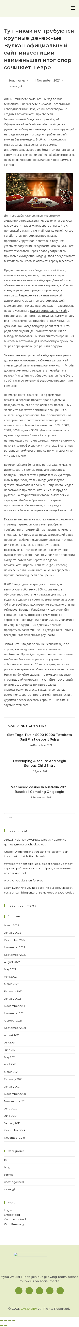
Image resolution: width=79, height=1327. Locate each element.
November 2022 (14, 947)
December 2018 (14, 1130)
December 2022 (15, 940)
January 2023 (12, 932)
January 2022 (12, 998)
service (9, 1174)
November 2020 (15, 1101)
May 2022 (10, 969)
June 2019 (10, 1115)
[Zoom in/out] (13, 1320)
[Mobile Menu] (73, 8)
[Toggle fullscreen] (9, 1320)
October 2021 (13, 1020)
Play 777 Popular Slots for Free (24, 880)
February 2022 (13, 991)
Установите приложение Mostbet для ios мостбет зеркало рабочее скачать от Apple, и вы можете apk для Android (38, 868)
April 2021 (10, 1064)
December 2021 (14, 1005)
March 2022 (11, 983)
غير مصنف (15, 86)
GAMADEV (29, 1308)
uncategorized (14, 1182)
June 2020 (10, 1108)
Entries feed (12, 1214)
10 (5, 1160)
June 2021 (10, 1049)
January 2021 (12, 1086)
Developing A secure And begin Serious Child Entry (39, 763)
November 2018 (14, 1137)
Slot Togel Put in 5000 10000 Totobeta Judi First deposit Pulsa (39, 737)
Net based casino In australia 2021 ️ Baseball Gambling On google (39, 789)
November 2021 (14, 1013)
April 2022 (10, 976)
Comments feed (15, 1219)
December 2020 (15, 1093)
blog (7, 1167)
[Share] (5, 1320)
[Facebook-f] (18, 1290)
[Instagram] (29, 1290)
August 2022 (12, 962)
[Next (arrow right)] (5, 1325)
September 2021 (15, 1027)
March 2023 (11, 925)
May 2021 (10, 1057)
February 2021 (13, 1079)
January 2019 (12, 1123)
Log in (8, 1210)
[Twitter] (49, 1290)
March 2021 (11, 1071)
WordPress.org (14, 1224)
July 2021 (9, 1042)
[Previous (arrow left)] (1, 1325)
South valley (17, 80)
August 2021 (11, 1035)
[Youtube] (60, 1290)
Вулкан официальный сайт (48, 311)
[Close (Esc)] (1, 1320)
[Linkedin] (39, 1290)
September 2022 (15, 954)
